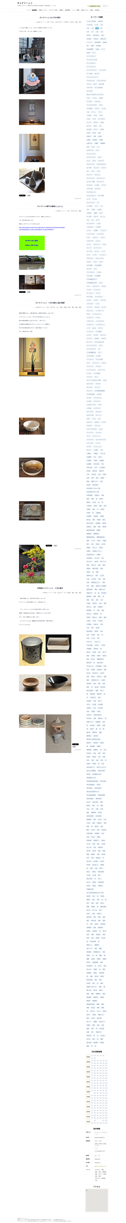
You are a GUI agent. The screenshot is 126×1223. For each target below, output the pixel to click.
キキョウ (103, 167)
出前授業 (98, 513)
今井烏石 (93, 474)
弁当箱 (94, 652)
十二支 (93, 540)
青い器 (93, 1018)
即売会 (97, 544)
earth (102, 35)
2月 (95, 1055)
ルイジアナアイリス (101, 439)
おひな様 (89, 129)
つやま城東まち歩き (92, 282)
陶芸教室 (94, 1000)
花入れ (104, 931)
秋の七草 (89, 861)
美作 (91, 924)
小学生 (94, 621)
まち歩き (99, 394)
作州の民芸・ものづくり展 (93, 488)
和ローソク (103, 561)
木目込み (89, 715)
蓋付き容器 (93, 941)
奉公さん (89, 607)
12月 (106, 1063)
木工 (95, 708)
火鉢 (88, 809)
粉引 (88, 903)
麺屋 (88, 1046)
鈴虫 (93, 983)
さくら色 (89, 216)
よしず (100, 429)
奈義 (105, 603)
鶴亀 (102, 1039)
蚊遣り (88, 955)
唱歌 (104, 565)
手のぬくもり (90, 666)
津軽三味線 (98, 798)
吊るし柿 (97, 558)
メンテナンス (97, 408)
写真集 (88, 509)
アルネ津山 (89, 108)
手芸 (88, 669)
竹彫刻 (94, 882)
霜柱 (88, 1018)
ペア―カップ (101, 370)
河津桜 (94, 763)
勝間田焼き (96, 533)
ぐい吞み (97, 185)
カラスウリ (101, 160)
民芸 (104, 753)
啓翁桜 (88, 568)
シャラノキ (103, 230)
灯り (92, 809)
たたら (95, 262)
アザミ (88, 98)
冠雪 (93, 509)
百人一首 (89, 847)
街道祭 (93, 959)
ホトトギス (89, 387)
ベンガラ (89, 373)
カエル (93, 147)
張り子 (104, 652)
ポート (96, 377)
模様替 (98, 746)
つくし (95, 268)
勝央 (99, 526)
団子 (97, 575)
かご (98, 147)
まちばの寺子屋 (90, 394)
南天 (88, 544)
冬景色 (88, 513)
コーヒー (94, 199)
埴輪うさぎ (102, 589)
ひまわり (103, 338)
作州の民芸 (95, 485)
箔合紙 (102, 896)
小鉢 (88, 627)
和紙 (88, 565)
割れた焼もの (90, 523)
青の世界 (99, 1018)
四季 (97, 572)
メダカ (99, 404)
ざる (92, 220)
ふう (58, 307)
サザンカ (96, 216)
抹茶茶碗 (99, 669)
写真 (105, 506)
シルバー (102, 237)
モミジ (94, 418)
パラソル (100, 328)
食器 (103, 1025)
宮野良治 (96, 614)
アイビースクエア (101, 80)
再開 (100, 506)
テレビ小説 (89, 296)
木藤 (95, 718)
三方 (95, 457)
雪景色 (94, 1014)
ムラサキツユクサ (91, 404)
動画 (80, 210)
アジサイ (94, 98)
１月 (101, 25)
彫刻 (88, 655)
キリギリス (89, 185)
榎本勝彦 (92, 746)
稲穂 (91, 868)
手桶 (105, 666)
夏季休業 (89, 596)
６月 (88, 32)
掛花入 (93, 676)
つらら (100, 282)
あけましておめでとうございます (95, 94)
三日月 (99, 457)
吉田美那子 (89, 558)
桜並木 (92, 729)
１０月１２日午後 (91, 21)
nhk (88, 45)
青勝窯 (95, 1021)
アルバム (97, 108)
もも (99, 418)
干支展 (103, 645)
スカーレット (97, 244)
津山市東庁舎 (98, 788)
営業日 (88, 572)
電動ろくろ (101, 1014)
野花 (96, 980)
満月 (93, 805)
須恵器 (88, 1025)
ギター (93, 171)
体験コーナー (94, 481)
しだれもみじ (90, 227)
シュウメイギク (90, 234)
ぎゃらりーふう (101, 178)
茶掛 (88, 938)
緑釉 (99, 917)
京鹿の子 (101, 471)
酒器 (91, 976)
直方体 (94, 851)
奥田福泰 (89, 610)
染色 (104, 722)
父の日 (99, 819)
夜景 (97, 600)
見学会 (88, 962)
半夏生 (104, 540)
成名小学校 (100, 662)
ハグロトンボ (90, 321)
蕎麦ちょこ (89, 945)
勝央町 (104, 526)
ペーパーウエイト (91, 370)
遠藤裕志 (89, 973)
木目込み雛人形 (97, 715)
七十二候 (102, 453)
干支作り (97, 645)
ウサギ (101, 115)
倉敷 (88, 499)
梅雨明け (89, 736)
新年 (99, 683)
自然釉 (88, 931)
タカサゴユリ (90, 258)
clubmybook (96, 35)
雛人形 (93, 1007)
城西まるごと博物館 (101, 586)
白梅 (93, 844)
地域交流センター (95, 582)
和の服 (96, 561)
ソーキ (103, 251)
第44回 (88, 896)
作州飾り (97, 495)
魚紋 (93, 1039)
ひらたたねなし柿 (99, 342)
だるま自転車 (98, 265)
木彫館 (93, 711)
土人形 (102, 575)
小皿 (101, 624)
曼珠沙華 (99, 694)
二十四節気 (102, 467)
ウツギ (94, 119)
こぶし (96, 206)
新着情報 (34, 10)
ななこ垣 (97, 307)
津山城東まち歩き (96, 774)
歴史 (95, 753)
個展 (92, 499)
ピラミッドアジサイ (92, 345)
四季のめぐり (90, 575)
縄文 (88, 920)
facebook (89, 39)
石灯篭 (103, 854)
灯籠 (102, 809)
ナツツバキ (89, 307)
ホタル (105, 380)
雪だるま (92, 1011)
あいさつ (97, 73)
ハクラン (98, 317)
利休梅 (98, 519)
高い (92, 1032)
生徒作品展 (89, 833)
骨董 (88, 1032)
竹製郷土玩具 (90, 889)
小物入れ (96, 624)
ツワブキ (89, 289)
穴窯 (96, 868)
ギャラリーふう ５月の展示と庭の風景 (50, 303)
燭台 (95, 819)
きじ (88, 171)
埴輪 (96, 589)
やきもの (97, 422)
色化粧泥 (94, 931)
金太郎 (88, 983)
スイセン (98, 241)
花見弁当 (98, 934)
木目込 (98, 711)
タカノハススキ (99, 258)
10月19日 (100, 21)
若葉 (104, 934)
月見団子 (89, 701)
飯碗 (80, 307)
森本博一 (89, 743)
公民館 (95, 506)
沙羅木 (88, 763)
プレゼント (98, 366)
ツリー (88, 286)
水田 (88, 760)
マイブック (97, 387)
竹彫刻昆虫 (101, 882)
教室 (88, 680)
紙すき (102, 903)
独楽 (88, 826)
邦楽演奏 (101, 973)
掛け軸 (102, 673)
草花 (92, 938)
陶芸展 (88, 1000)
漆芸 (102, 805)
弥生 (99, 652)
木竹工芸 (89, 718)
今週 (99, 474)
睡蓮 (88, 854)
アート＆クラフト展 (92, 59)
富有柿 (88, 617)
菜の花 (103, 938)
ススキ (104, 244)
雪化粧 (104, 1011)
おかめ (102, 122)
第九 (94, 896)
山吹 (101, 631)
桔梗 (104, 725)
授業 (105, 669)
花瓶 (92, 934)
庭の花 (88, 652)
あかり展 (101, 84)
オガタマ (96, 122)
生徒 (98, 830)
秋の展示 (96, 861)
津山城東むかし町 (91, 777)
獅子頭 (96, 826)
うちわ (88, 119)
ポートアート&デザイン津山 (94, 380)
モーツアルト (90, 411)
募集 (91, 10)
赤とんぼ (89, 969)
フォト (99, 352)
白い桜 (88, 844)
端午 (76, 22)
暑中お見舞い (90, 690)
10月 (100, 1063)
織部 (99, 920)
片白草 (88, 823)
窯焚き (94, 871)
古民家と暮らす (90, 554)
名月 (102, 558)
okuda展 (98, 45)
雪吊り (88, 1014)
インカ (99, 112)
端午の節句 (89, 878)
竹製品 (94, 885)
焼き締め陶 (98, 816)
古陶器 (98, 554)
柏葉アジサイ (90, 722)
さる (88, 220)
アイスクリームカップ (92, 77)
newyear (105, 42)
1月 (92, 1055)
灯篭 (97, 809)
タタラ (101, 262)
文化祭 (103, 680)
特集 (105, 823)
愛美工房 (89, 662)
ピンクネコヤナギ (91, 349)
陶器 (88, 993)
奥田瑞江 (100, 607)
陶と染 (95, 990)
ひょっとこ (89, 342)
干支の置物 (89, 645)
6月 (106, 1060)
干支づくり (97, 641)
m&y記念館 (97, 42)
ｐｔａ (103, 49)
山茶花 (93, 634)
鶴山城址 (96, 1042)
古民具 (101, 547)
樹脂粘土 (96, 750)
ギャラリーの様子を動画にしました (50, 206)
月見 (99, 697)
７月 (92, 32)
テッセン (98, 293)
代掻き (104, 474)
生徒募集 (97, 833)
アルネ (100, 105)
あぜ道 (101, 98)
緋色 (95, 917)
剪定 (104, 519)
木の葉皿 (100, 704)
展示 (76, 592)
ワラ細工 (96, 450)
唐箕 (99, 565)
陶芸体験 (67, 10)
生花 (88, 837)
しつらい (89, 230)
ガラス (94, 160)
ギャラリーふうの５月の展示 (50, 17)
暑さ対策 (103, 687)
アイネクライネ (90, 80)
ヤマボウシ (89, 425)
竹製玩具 (100, 885)
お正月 (94, 133)
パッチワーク (90, 324)
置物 (104, 920)
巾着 (88, 638)
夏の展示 (104, 593)
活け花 (88, 802)
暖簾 (97, 690)
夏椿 (95, 596)
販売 (105, 966)
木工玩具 (100, 708)
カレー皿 (89, 167)
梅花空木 (94, 732)
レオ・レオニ (90, 443)
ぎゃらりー (97, 174)
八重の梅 (89, 506)
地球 (104, 582)
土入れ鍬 (93, 579)
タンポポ (89, 268)
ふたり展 (98, 356)
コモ (88, 209)
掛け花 (88, 673)
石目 (88, 858)
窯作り (101, 868)
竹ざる (88, 882)
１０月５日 (89, 25)
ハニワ (88, 328)
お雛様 (96, 143)
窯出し (88, 871)
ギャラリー (52, 307)
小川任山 (100, 621)
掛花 (88, 676)
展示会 (97, 627)
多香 (92, 600)
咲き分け (93, 565)
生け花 (93, 830)
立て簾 (94, 875)
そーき (88, 255)
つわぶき (103, 286)
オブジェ (96, 129)
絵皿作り (99, 913)
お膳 (95, 136)
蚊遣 (104, 952)
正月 (105, 750)
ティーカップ (97, 289)
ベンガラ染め (97, 373)
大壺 (102, 600)
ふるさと (103, 363)
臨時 (95, 927)
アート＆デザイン (91, 63)
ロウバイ (89, 446)
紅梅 (92, 903)
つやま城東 (97, 275)
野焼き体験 (89, 980)
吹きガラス (89, 561)
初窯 (93, 519)
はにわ (94, 328)
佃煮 (97, 478)
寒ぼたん (94, 617)
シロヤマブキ (90, 241)
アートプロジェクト (92, 70)
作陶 (102, 495)
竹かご (99, 878)
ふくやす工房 (90, 356)
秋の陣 (88, 865)
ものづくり (98, 411)
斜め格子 (89, 683)
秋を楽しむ (95, 865)
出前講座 (89, 516)
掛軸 (105, 676)
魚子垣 (88, 1039)
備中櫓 (101, 499)
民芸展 (94, 757)
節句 (80, 22)
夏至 (99, 596)
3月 (97, 1055)
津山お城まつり (90, 767)
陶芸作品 (96, 997)
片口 (105, 819)
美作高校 (103, 924)
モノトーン (98, 415)
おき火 (95, 126)
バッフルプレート (100, 324)
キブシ (98, 171)
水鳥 (102, 760)
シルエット (95, 237)
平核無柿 (89, 648)
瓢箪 (88, 830)
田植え (98, 837)
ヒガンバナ (103, 335)
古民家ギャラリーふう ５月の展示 (50, 588)
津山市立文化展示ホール (93, 791)
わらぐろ (89, 450)
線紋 (104, 917)
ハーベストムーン (96, 314)
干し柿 (93, 638)
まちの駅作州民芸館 (100, 391)
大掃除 (88, 603)
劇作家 (104, 523)
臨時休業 (100, 927)
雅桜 (88, 1007)
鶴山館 (102, 1042)
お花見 (99, 136)
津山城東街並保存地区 (92, 781)
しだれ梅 (98, 227)
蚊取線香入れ (97, 952)
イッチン (103, 108)
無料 (88, 812)
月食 (95, 701)
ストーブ (89, 248)
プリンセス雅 (99, 359)
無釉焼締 (93, 812)
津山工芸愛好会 (90, 784)
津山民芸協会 (90, 798)
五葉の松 (94, 471)
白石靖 (103, 844)
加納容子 (89, 526)
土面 (88, 582)
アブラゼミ (89, 101)
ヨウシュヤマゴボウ (92, 429)
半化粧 (98, 540)
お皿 (99, 133)
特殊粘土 (99, 823)
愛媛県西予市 (100, 659)
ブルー (88, 363)
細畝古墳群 (103, 906)
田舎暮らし (96, 840)
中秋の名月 (89, 467)
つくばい (99, 272)
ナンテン (103, 307)
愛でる (93, 659)
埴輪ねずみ (89, 593)
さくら (101, 213)
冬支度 (102, 509)
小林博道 (89, 624)
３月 (88, 28)
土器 (99, 579)
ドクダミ (96, 300)
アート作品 (89, 73)
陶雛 (98, 1004)
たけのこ (72, 22)
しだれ (98, 223)
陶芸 (80, 592)
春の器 (96, 687)
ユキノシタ (97, 425)
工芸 (98, 634)
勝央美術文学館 (90, 530)
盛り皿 (88, 851)
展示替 (65, 307)
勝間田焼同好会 (90, 537)
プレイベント (90, 366)
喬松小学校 (95, 568)
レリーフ (98, 443)
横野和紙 (89, 750)
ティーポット (90, 293)
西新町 (98, 959)
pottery (97, 49)
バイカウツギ (90, 317)
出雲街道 (96, 516)
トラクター (103, 300)
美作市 (96, 924)
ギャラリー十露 (90, 181)
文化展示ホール (95, 680)
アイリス (89, 84)
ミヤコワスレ (97, 401)
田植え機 (89, 840)
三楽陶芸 (89, 460)
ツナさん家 (89, 275)
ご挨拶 (95, 213)
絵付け (88, 913)
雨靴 (103, 1007)
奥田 (61, 307)
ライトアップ (90, 432)
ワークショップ (97, 446)
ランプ (88, 436)
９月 (102, 32)
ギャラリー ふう (25, 3)
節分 (93, 899)
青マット (89, 1021)
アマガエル (97, 101)
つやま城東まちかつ (92, 279)
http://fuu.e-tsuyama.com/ (100, 1166)
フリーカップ (90, 359)
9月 (97, 1063)
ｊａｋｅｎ (89, 42)
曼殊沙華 (92, 694)
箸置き (88, 899)
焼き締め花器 (90, 816)
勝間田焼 (89, 533)
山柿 (88, 634)
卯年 (92, 544)
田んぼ (93, 837)
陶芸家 (102, 997)
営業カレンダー (43, 10)
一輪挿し (89, 453)
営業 (101, 568)
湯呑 (101, 802)
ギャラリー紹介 (53, 10)
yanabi (88, 52)
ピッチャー (89, 338)
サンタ (97, 220)
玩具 (102, 826)
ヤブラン (103, 422)
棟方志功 (96, 736)
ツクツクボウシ (90, 272)
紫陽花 (93, 906)
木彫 (88, 711)
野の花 (96, 976)
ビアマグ (89, 335)
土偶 (88, 579)
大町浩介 (94, 603)
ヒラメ (100, 345)
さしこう (102, 216)
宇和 (98, 610)
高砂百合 (89, 1035)
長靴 (100, 986)
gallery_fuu (103, 39)
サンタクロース (90, 223)
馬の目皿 (102, 1028)
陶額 (102, 1004)
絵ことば (94, 910)
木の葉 (94, 704)
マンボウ (89, 398)
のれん (88, 314)
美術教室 (89, 927)
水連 (92, 760)
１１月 (96, 25)
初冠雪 (102, 516)
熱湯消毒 (89, 819)
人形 (88, 474)
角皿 (76, 307)
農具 (104, 969)
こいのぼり (66, 22)
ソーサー (94, 255)
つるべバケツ (95, 286)
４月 (92, 28)
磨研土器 (98, 858)
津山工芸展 (103, 781)
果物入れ (100, 718)
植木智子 (96, 743)
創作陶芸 (98, 523)
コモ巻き (89, 213)
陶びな (101, 990)
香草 (92, 1028)
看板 (99, 851)
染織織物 (98, 722)
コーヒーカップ (90, 202)
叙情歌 (88, 547)
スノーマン (89, 251)
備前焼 (88, 502)
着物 (104, 851)
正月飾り (89, 753)
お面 (88, 147)
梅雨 (100, 732)
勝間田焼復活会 (101, 537)
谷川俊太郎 (89, 966)
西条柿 (104, 959)
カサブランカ (90, 150)
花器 (88, 934)
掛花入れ (99, 676)
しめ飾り (96, 230)
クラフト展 (89, 188)
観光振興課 (95, 962)
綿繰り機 (89, 917)
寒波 (105, 617)
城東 (92, 586)
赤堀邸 (95, 969)
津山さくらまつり (101, 767)
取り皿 (103, 544)
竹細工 (88, 885)
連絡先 (61, 10)
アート (94, 52)
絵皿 (93, 913)
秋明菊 (102, 865)
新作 (69, 307)
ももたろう (89, 422)
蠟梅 (88, 959)
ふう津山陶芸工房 (91, 352)
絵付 (100, 910)
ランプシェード (96, 436)
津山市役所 (89, 788)
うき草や (89, 115)
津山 (103, 763)
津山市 (98, 784)
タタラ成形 (89, 265)
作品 (101, 481)
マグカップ (89, 391)
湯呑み (88, 805)
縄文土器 (93, 920)
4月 (100, 1055)
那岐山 (95, 973)
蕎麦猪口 (97, 945)
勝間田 (98, 530)
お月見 (88, 133)
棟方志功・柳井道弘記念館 (93, 739)
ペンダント (89, 377)
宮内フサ (89, 614)
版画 (93, 823)
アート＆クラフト (91, 56)
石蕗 (92, 858)
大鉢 (100, 603)
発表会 (103, 840)
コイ (98, 202)
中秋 (102, 464)
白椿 (98, 844)
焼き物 (99, 812)
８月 (97, 32)
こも (101, 206)
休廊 (88, 478)
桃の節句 (92, 725)
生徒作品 (104, 830)
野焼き (102, 976)
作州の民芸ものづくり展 (93, 492)
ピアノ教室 (98, 331)
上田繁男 (101, 460)
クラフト (103, 185)
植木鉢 (102, 743)
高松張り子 (99, 1032)
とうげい (89, 300)
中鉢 (96, 467)
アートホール (102, 70)
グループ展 (101, 195)
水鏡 (97, 760)
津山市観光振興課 (91, 795)
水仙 (99, 757)
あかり (95, 84)
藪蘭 (100, 948)
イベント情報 (75, 10)
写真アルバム (84, 10)
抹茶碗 (93, 669)
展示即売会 (89, 631)
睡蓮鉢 (93, 854)
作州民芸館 (89, 495)
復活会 (104, 655)
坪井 (88, 586)
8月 (95, 1058)
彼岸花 (98, 655)
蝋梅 (101, 955)
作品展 (88, 485)
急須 (88, 659)
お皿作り (89, 136)
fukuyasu (96, 39)
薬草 (96, 948)
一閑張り (96, 453)
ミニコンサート (97, 398)
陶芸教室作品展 (90, 1004)
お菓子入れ (89, 143)
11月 (103, 1063)
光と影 (94, 502)
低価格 (102, 478)
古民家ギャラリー (96, 551)
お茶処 (88, 140)
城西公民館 (89, 589)
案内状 (98, 725)
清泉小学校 (95, 802)
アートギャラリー (91, 66)
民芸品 (88, 757)
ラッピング (98, 432)
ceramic (89, 35)
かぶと (52, 22)
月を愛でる (93, 697)
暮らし (102, 690)
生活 (102, 833)
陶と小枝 (89, 990)
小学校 (88, 621)
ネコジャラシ (90, 310)
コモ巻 (93, 209)
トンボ (97, 303)
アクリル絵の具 (98, 87)
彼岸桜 (93, 655)
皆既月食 (100, 847)
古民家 (68, 592)
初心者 (88, 519)
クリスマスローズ (91, 195)
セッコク (97, 251)
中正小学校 (96, 464)
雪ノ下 (98, 1011)
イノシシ (93, 112)
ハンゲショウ (90, 331)
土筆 (104, 579)
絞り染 (88, 910)
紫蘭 (88, 906)
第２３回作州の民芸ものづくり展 (95, 892)
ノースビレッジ (99, 310)
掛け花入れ (95, 673)
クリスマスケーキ (91, 192)
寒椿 (100, 617)
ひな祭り (97, 338)
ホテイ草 (98, 384)
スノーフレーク (97, 248)
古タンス (94, 547)
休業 (92, 478)
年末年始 (96, 648)
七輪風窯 (89, 457)
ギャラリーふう (58, 22)
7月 (92, 1058)
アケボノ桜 (89, 91)
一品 (101, 450)
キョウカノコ (100, 181)
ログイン (105, 6)
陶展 (92, 993)
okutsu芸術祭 (90, 49)
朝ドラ (99, 701)
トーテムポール (98, 296)
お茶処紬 (94, 140)
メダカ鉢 (89, 408)
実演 (103, 610)
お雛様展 (102, 143)
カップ (97, 150)
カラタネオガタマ (101, 164)
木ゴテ (88, 704)
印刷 (29, 195)
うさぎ (95, 115)
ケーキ (88, 199)
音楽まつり (102, 1021)
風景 (93, 1025)
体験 (88, 481)
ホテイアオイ (90, 384)
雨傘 (98, 1007)
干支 (98, 638)
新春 (104, 683)
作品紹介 (97, 10)
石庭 (98, 854)
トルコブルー (90, 303)
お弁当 (102, 129)
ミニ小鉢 (89, 401)
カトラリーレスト (91, 157)
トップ (28, 10)
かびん (99, 157)
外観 (88, 600)
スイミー (89, 244)
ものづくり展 (90, 415)
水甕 (104, 757)
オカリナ (89, 126)
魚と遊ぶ (103, 1035)
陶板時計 (98, 993)
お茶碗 (101, 140)
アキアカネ (89, 87)
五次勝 (88, 471)
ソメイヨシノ (102, 255)
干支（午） (89, 641)
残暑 (99, 753)
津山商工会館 (101, 770)
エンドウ (89, 122)
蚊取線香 (89, 952)
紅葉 (97, 903)
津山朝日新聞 (101, 795)
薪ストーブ (89, 948)
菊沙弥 (97, 938)
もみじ (88, 418)
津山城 (88, 774)
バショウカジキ (99, 321)
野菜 (100, 980)
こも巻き (99, 209)
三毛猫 (95, 460)
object (92, 45)
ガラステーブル (90, 164)
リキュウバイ (90, 439)
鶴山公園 (89, 1042)
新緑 (73, 307)
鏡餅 (102, 983)
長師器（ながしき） (92, 986)
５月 (48, 22)
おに (100, 126)
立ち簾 (88, 875)
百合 (95, 847)
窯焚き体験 (101, 871)
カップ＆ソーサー (91, 154)
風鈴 (98, 1025)
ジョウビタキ (100, 234)
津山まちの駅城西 (91, 770)
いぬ (88, 112)
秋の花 (102, 861)
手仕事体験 (98, 666)
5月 (101, 28)
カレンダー (96, 167)
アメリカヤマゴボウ (92, 105)
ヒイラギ (96, 335)
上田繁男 (89, 464)
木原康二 (89, 708)
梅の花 (88, 732)
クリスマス (97, 188)
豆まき (99, 966)
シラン (88, 237)
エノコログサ (101, 119)
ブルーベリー (95, 363)
